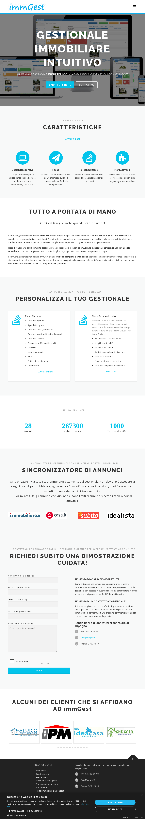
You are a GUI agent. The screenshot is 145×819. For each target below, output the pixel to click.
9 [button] (81, 747)
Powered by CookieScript (132, 817)
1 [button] (58, 747)
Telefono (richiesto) (20, 612)
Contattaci (87, 84)
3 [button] (64, 747)
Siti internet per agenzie (46, 780)
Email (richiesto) (17, 600)
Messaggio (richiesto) (20, 624)
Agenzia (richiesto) (19, 588)
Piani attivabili (42, 777)
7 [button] (75, 747)
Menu (134, 6)
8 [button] (78, 747)
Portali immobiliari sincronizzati (50, 790)
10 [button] (84, 747)
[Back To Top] (133, 759)
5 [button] (70, 747)
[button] (8, 811)
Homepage (41, 770)
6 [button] (72, 747)
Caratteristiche (60, 84)
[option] (24, 732)
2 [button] (61, 747)
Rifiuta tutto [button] (115, 809)
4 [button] (67, 747)
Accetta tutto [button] (115, 802)
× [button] (142, 796)
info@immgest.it (88, 637)
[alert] (72, 806)
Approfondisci (72, 139)
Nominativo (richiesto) (21, 576)
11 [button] (87, 747)
